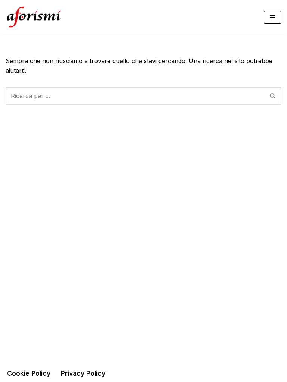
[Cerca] (273, 96)
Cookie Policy (28, 373)
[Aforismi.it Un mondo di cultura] (34, 17)
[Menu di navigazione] (272, 17)
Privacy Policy (83, 373)
